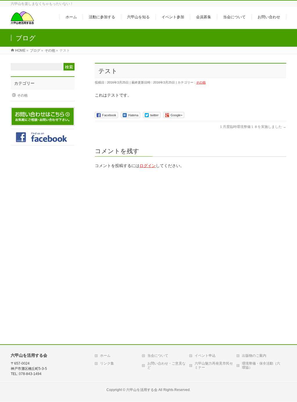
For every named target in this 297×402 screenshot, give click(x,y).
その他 (201, 82)
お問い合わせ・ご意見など (166, 365)
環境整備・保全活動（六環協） (261, 365)
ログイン (148, 165)
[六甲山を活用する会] (22, 21)
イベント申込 (205, 356)
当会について (157, 356)
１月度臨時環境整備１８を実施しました (252, 127)
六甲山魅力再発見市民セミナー (214, 365)
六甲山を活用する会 (141, 390)
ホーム (105, 356)
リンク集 (107, 363)
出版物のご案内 (254, 356)
